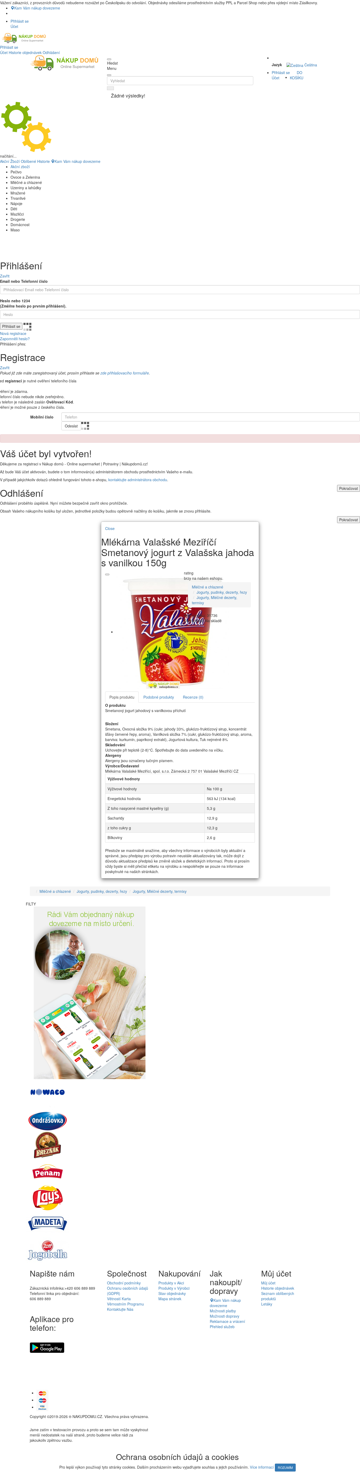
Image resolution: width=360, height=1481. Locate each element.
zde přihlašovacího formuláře (124, 373)
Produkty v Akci (171, 1282)
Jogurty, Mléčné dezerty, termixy (160, 891)
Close (110, 528)
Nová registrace (13, 333)
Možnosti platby (223, 1310)
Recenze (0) (193, 697)
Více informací (262, 1467)
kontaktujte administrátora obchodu (137, 479)
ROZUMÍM (285, 1467)
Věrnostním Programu (125, 1304)
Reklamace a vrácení (227, 1321)
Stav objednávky (172, 1293)
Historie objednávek (25, 52)
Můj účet (268, 1282)
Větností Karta (119, 1298)
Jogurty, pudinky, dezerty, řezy (222, 592)
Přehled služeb (222, 1326)
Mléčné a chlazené (207, 587)
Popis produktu (121, 697)
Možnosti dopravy (224, 1316)
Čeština (310, 64)
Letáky (266, 1304)
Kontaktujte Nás (120, 1309)
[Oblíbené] (107, 574)
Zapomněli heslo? (15, 338)
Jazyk (277, 64)
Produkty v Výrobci (173, 1288)
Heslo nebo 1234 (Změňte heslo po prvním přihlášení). (33, 303)
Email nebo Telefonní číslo (24, 281)
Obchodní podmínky (124, 1282)
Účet (4, 52)
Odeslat (71, 425)
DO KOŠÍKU (296, 75)
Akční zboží (20, 166)
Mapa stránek (169, 1298)
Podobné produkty (158, 697)
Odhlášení (51, 52)
